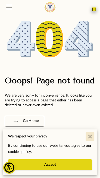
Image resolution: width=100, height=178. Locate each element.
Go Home (31, 121)
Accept (50, 165)
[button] (9, 168)
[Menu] (8, 7)
